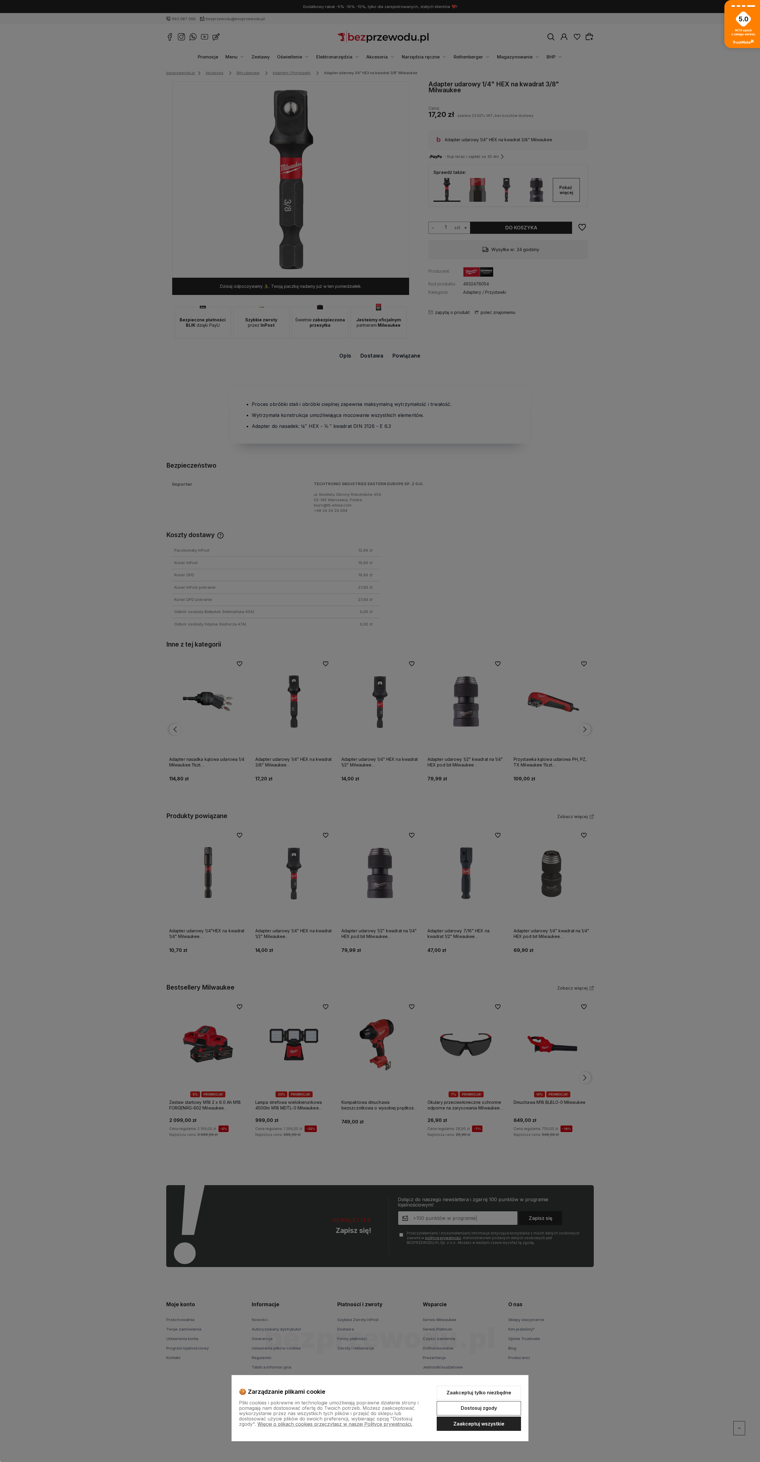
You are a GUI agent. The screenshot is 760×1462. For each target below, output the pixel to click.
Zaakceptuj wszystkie (478, 1424)
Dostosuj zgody (479, 1408)
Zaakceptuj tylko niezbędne (478, 1393)
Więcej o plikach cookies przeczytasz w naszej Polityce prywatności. (334, 1424)
